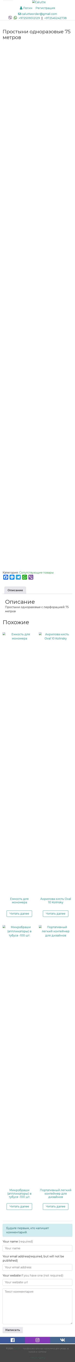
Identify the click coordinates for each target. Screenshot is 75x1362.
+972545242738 (55, 18)
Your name (18, 1241)
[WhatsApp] (15, 18)
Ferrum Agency (38, 1357)
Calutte (17, 1348)
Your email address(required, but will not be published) (33, 1258)
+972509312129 (29, 18)
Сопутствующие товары (36, 572)
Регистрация (45, 8)
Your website (33, 1275)
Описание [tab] (15, 590)
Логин (27, 8)
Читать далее (19, 913)
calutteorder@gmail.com (39, 14)
